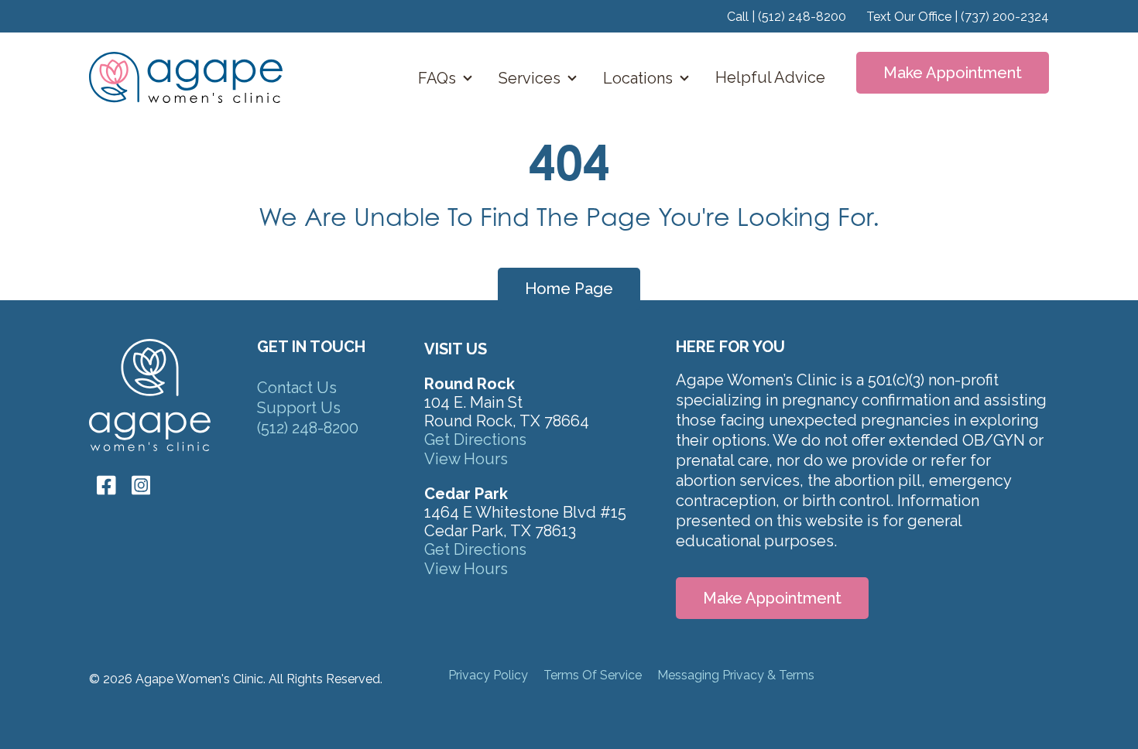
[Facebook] (106, 485)
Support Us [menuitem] (299, 407)
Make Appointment (952, 72)
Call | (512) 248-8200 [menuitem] (786, 16)
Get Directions (475, 439)
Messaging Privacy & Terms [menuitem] (735, 675)
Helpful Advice (770, 77)
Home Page (569, 288)
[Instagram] (137, 485)
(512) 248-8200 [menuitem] (307, 428)
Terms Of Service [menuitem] (592, 675)
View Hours (466, 459)
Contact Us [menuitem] (297, 387)
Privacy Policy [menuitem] (488, 675)
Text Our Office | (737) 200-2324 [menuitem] (957, 16)
